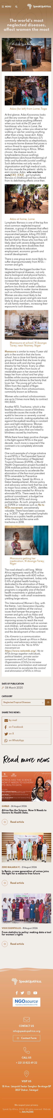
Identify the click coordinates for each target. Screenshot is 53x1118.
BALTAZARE (28, 1112)
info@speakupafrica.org (26, 1031)
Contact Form (29, 1038)
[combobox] (23, 702)
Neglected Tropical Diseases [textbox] (17, 702)
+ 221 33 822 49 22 (26, 1063)
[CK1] (13, 175)
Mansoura (10, 352)
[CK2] (20, 175)
